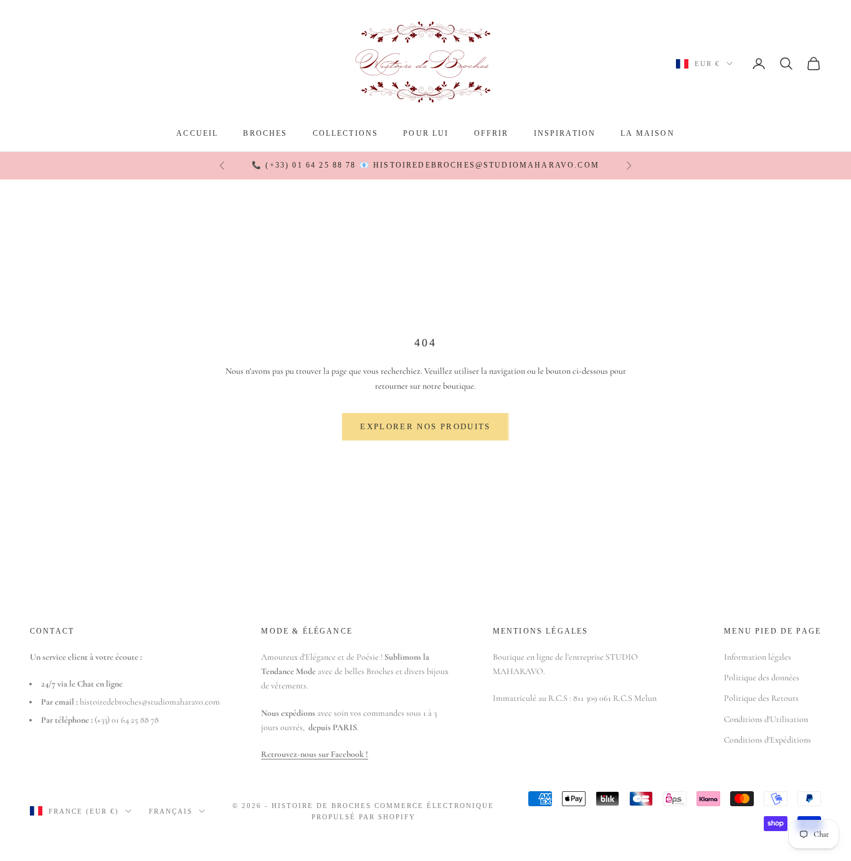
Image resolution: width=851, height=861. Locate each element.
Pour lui (426, 133)
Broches (265, 133)
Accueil (197, 133)
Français (171, 811)
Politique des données (761, 677)
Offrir (491, 133)
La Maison (647, 133)
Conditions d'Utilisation (766, 719)
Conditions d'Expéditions (767, 740)
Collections (346, 133)
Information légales (757, 657)
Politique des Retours (761, 698)
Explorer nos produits (425, 426)
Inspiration (565, 133)
